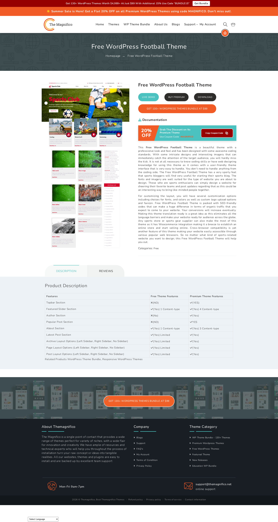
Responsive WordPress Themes (122, 359)
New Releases (199, 460)
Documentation (154, 120)
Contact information (195, 499)
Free (156, 248)
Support (140, 443)
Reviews (106, 271)
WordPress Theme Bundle (84, 359)
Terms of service (173, 499)
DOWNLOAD (205, 97)
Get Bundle (201, 3)
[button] (225, 24)
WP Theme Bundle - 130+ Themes (210, 437)
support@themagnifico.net (214, 484)
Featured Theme (200, 454)
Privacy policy (153, 499)
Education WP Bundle (203, 465)
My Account (142, 454)
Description (66, 271)
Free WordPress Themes (205, 448)
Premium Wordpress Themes (207, 443)
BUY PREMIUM (176, 97)
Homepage (113, 56)
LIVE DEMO (148, 97)
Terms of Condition (147, 460)
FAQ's (139, 448)
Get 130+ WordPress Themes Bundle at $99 (177, 108)
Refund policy (135, 499)
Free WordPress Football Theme (150, 56)
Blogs (139, 437)
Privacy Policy (144, 465)
